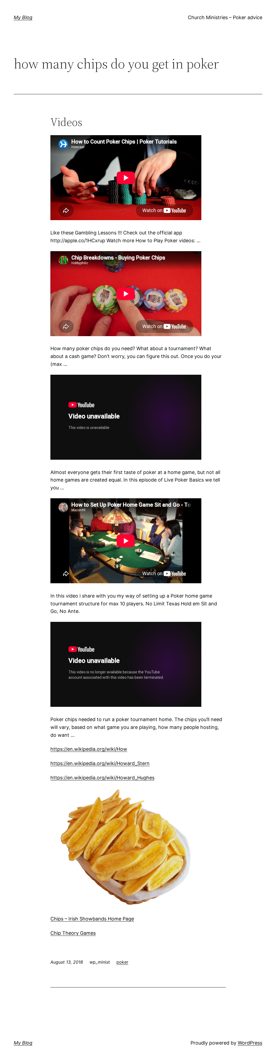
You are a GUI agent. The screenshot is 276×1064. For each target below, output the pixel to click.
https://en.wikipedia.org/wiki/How (88, 749)
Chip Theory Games (73, 933)
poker (122, 962)
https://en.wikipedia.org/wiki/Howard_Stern (100, 763)
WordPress (250, 1043)
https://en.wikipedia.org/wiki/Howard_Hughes (102, 777)
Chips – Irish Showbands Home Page (92, 919)
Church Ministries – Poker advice (225, 17)
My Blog (23, 17)
